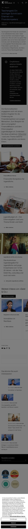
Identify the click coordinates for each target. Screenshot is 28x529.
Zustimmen (13, 526)
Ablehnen (13, 523)
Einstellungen (13, 519)
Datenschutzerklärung (15, 516)
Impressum (24, 516)
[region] (14, 511)
